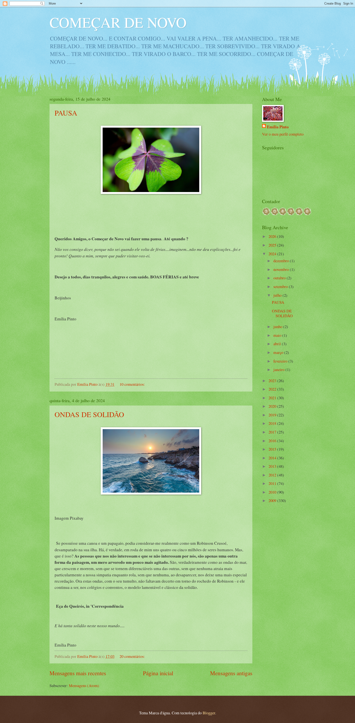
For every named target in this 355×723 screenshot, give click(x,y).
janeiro (279, 369)
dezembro (281, 260)
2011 (273, 483)
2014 (273, 458)
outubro (280, 278)
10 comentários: (133, 384)
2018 (273, 423)
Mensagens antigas (231, 673)
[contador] (286, 213)
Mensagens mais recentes (78, 673)
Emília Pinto (278, 127)
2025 (273, 245)
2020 (273, 406)
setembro (281, 286)
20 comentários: (133, 656)
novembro (281, 269)
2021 (273, 397)
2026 (273, 236)
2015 (273, 449)
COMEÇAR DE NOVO (118, 22)
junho (278, 326)
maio (277, 335)
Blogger (209, 713)
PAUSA (66, 112)
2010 (273, 492)
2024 (273, 253)
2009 (273, 500)
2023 (273, 380)
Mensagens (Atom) (84, 685)
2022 (273, 389)
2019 (273, 415)
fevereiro (280, 361)
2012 (273, 475)
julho (278, 295)
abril (277, 343)
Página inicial (158, 673)
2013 (273, 466)
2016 (273, 440)
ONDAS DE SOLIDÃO (89, 414)
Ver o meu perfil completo (283, 134)
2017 (273, 432)
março (278, 352)
